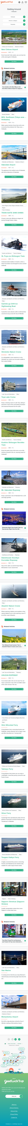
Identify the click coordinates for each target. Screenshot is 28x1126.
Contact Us (14, 1117)
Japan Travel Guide (12, 1043)
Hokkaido (19, 1043)
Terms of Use (14, 1111)
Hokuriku (15, 1055)
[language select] (19, 2)
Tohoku (22, 1057)
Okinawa (6, 1052)
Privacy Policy (14, 1114)
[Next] (19, 1039)
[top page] (5, 1043)
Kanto (20, 1061)
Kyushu (4, 1065)
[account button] (22, 2)
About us (14, 1104)
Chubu (16, 1064)
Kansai (11, 1057)
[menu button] (25, 2)
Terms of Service (14, 1107)
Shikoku (10, 1064)
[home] (7, 2)
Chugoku (6, 1058)
